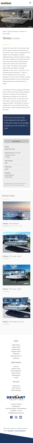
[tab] (16, 141)
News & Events (16, 373)
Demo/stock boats (13, 31)
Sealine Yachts (16, 347)
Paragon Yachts (16, 351)
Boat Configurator (16, 371)
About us (16, 366)
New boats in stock (16, 356)
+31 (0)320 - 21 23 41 (16, 410)
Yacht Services (16, 388)
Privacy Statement (20, 430)
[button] (30, 3)
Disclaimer (11, 430)
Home (4, 31)
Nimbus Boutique (16, 390)
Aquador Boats (16, 349)
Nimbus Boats (16, 345)
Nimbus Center (16, 368)
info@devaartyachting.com (16, 413)
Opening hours (16, 375)
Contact (16, 377)
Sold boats (16, 358)
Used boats (16, 354)
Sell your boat (16, 386)
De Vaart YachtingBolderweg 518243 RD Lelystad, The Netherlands (16, 406)
